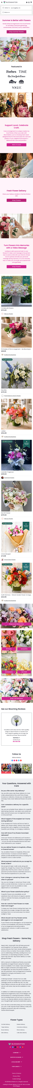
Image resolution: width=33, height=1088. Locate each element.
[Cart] (31, 2)
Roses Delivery (5, 1030)
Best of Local (19, 145)
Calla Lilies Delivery (22, 1032)
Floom (18, 1086)
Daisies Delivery (21, 1024)
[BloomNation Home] (10, 2)
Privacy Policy (16, 1076)
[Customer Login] (28, 2)
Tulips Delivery (5, 1027)
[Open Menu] (1, 2)
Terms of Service (16, 1073)
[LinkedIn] (20, 1047)
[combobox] (18, 12)
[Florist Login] (26, 2)
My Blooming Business (10, 355)
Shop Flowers (19, 200)
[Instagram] (14, 760)
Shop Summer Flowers (17, 32)
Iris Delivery (20, 1035)
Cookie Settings (16, 1079)
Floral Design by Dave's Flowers (12, 396)
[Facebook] (12, 760)
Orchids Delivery (5, 1024)
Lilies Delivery (4, 1032)
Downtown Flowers (9, 477)
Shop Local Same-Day (16, 624)
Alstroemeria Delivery (7, 1035)
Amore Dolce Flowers (10, 559)
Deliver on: (7, 12)
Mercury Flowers (8, 314)
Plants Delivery (21, 1030)
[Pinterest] (16, 760)
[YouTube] (21, 760)
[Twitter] (18, 760)
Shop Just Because (16, 698)
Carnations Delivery (22, 1027)
